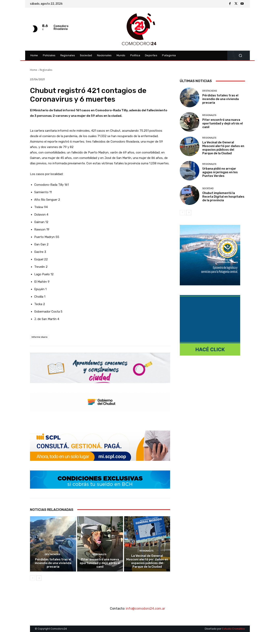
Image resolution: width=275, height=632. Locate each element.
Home (33, 70)
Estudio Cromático (233, 628)
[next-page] (38, 578)
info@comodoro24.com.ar (145, 608)
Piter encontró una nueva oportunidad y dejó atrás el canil (100, 563)
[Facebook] (230, 4)
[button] (240, 55)
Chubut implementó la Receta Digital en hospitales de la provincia (223, 196)
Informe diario (40, 336)
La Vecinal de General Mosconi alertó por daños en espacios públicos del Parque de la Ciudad (147, 561)
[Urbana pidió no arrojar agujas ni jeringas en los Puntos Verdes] (189, 170)
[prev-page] (32, 578)
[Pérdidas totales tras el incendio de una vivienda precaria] (53, 544)
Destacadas (52, 554)
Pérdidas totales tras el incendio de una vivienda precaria (53, 563)
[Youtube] (242, 4)
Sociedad (208, 188)
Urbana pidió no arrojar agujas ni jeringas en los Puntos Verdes (220, 172)
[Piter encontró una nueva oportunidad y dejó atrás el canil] (100, 544)
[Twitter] (236, 4)
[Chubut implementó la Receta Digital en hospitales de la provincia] (189, 195)
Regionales (46, 70)
